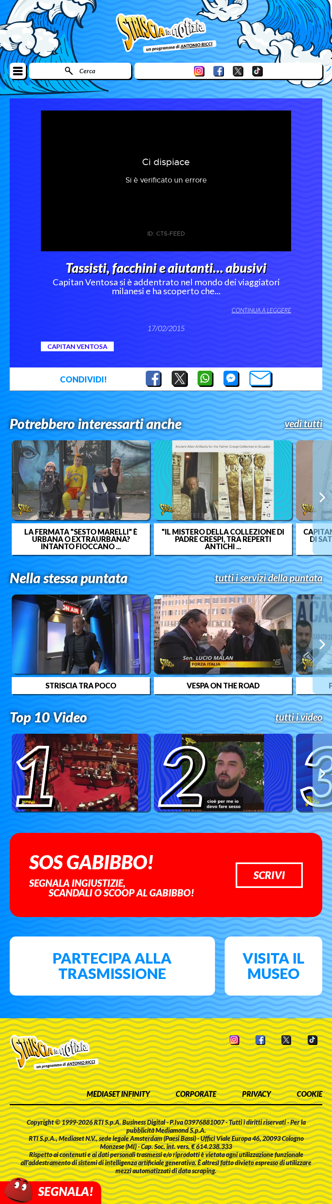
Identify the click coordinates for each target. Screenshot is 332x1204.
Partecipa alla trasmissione (112, 965)
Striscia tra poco (80, 685)
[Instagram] (199, 71)
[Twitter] (238, 71)
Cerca (87, 70)
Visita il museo (273, 965)
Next (322, 497)
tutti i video (298, 717)
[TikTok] (257, 71)
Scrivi (269, 874)
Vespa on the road (223, 685)
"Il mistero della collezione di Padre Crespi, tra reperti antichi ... (223, 539)
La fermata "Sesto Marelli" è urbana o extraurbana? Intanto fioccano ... (80, 539)
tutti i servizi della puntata (268, 578)
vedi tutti (303, 424)
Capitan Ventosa (77, 346)
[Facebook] (218, 71)
